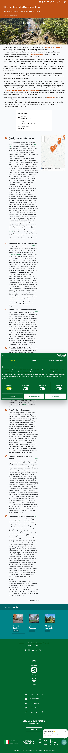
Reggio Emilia (57, 47)
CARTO (43, 170)
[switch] (25, 388)
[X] (54, 2)
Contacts (34, 684)
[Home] (40, 2)
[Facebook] (43, 2)
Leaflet (44, 168)
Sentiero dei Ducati (38, 54)
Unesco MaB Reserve (31, 90)
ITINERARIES (13, 15)
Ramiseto (36, 458)
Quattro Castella (34, 245)
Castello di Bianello (14, 254)
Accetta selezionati (34, 396)
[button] (59, 142)
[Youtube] (48, 2)
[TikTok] (51, 2)
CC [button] (64, 41)
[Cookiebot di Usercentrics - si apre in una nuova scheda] (58, 355)
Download (34, 665)
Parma (47, 47)
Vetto (24, 404)
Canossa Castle (21, 300)
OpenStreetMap (51, 168)
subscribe (34, 729)
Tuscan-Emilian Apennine (15, 90)
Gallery (34, 675)
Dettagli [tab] (34, 360)
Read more (16, 630)
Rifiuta (12, 396)
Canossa (36, 311)
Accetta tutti (55, 396)
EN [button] (59, 2)
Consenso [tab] (12, 360)
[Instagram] (45, 2)
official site (51, 98)
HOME (6, 15)
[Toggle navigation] (65, 2)
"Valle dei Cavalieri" (22, 521)
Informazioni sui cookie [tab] (56, 360)
